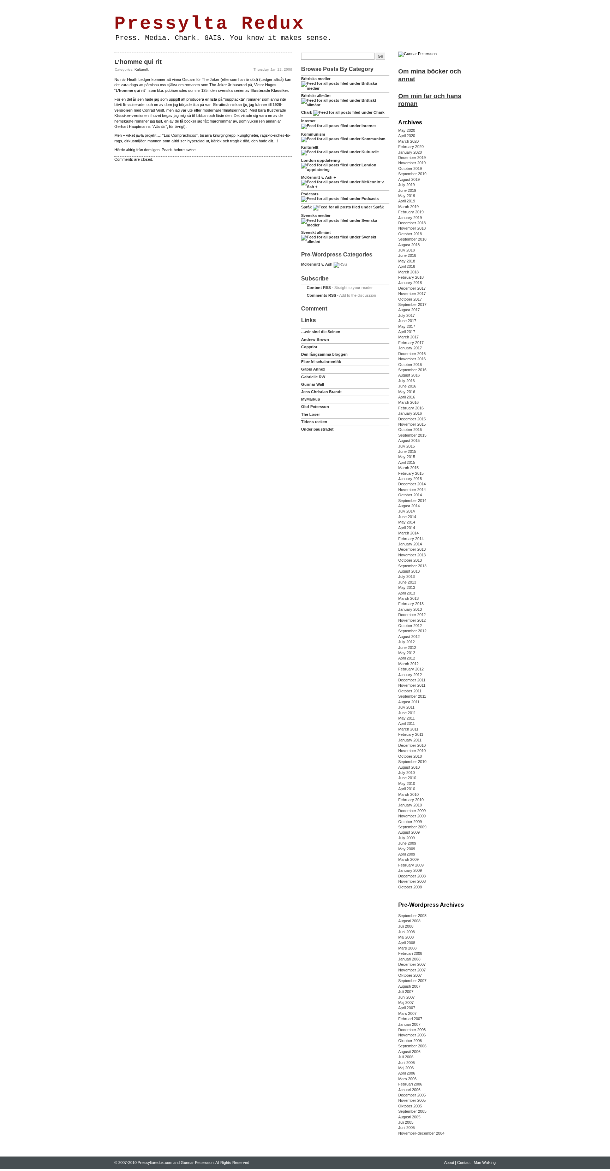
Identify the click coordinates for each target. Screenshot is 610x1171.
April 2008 (406, 943)
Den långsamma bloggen (324, 354)
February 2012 (411, 669)
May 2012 (406, 653)
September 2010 (412, 761)
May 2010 (406, 783)
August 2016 (409, 375)
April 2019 (406, 201)
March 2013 (408, 598)
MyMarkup (310, 399)
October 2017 (410, 299)
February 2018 (411, 277)
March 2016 (408, 402)
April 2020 (406, 136)
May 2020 (406, 130)
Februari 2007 (410, 1019)
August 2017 (409, 310)
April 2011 (406, 723)
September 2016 (412, 370)
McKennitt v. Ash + (318, 177)
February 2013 (411, 604)
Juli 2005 (405, 1122)
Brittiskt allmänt (316, 96)
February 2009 (411, 865)
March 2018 (408, 272)
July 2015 (406, 446)
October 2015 (410, 429)
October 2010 (410, 756)
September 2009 (412, 827)
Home (122, 4)
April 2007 (406, 1008)
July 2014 (406, 511)
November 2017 (412, 293)
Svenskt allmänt (316, 232)
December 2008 (412, 876)
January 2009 (410, 870)
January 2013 (410, 609)
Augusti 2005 (409, 1117)
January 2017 (410, 348)
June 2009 (407, 843)
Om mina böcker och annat (429, 75)
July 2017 (406, 315)
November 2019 (412, 163)
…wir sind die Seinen (320, 332)
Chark (306, 112)
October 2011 (409, 691)
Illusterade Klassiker (269, 90)
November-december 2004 (421, 1133)
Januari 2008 (409, 959)
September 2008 (412, 915)
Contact (155, 4)
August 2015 (409, 440)
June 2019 (407, 190)
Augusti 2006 (409, 1051)
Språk (306, 207)
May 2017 (406, 326)
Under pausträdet (317, 429)
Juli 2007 (405, 991)
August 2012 (409, 636)
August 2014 (409, 506)
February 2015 (411, 473)
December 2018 (412, 223)
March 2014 (408, 533)
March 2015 (408, 468)
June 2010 (407, 778)
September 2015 (412, 435)
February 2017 (411, 343)
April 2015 (406, 462)
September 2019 (412, 174)
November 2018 (412, 228)
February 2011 (410, 734)
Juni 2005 (406, 1127)
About (138, 4)
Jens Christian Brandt (321, 392)
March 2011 (408, 729)
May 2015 (406, 457)
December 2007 (412, 964)
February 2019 (411, 212)
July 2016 (406, 381)
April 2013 (406, 593)
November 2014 (412, 489)
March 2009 (408, 859)
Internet (308, 121)
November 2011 (411, 685)
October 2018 (410, 234)
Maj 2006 (406, 1068)
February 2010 (411, 800)
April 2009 (406, 854)
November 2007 (412, 970)
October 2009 (410, 822)
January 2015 (410, 479)
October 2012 (410, 625)
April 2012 (406, 658)
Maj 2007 (406, 1002)
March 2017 (408, 337)
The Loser (310, 414)
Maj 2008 (406, 937)
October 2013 (410, 560)
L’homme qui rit (138, 61)
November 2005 (412, 1100)
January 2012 (410, 675)
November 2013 (412, 555)
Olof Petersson (315, 406)
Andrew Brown (315, 339)
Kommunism (313, 134)
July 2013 (406, 576)
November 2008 (412, 881)
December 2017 (412, 288)
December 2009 (412, 811)
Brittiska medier (315, 79)
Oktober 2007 (410, 975)
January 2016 (410, 413)
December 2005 (412, 1095)
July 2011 (406, 707)
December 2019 (412, 157)
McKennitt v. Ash (317, 264)
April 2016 (406, 397)
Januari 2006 (409, 1090)
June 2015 (407, 451)
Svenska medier (315, 215)
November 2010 (412, 751)
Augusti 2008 (409, 921)
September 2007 (412, 980)
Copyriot (309, 347)
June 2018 (407, 255)
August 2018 (409, 245)
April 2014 (406, 528)
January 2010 (410, 805)
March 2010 (408, 794)
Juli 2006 (405, 1057)
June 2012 (407, 647)
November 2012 (412, 620)
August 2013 (409, 571)
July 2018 (406, 250)
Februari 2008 (410, 953)
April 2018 (406, 266)
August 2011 (408, 702)
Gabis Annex (313, 369)
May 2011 (406, 718)
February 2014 (411, 539)
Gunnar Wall (312, 384)
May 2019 (406, 196)
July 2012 (406, 642)
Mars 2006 (407, 1079)
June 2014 (407, 517)
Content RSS (319, 287)
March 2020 (408, 141)
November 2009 (412, 816)
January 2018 (410, 282)
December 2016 (412, 353)
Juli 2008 (405, 926)
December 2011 (411, 680)
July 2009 (406, 838)
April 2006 (406, 1073)
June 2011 (407, 713)
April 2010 (406, 789)
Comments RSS (321, 295)
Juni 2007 (406, 997)
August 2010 (409, 767)
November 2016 (412, 359)
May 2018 (406, 261)
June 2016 (407, 386)
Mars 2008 (407, 948)
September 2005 (412, 1111)
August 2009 (409, 832)
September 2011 (412, 696)
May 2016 (406, 392)
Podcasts (309, 194)
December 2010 (412, 745)
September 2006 (412, 1046)
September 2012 (412, 631)
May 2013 (406, 587)
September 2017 (412, 304)
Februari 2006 (410, 1084)
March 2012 (408, 664)
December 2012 (412, 615)
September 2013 (412, 566)
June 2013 (407, 582)
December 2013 (412, 549)
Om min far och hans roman (429, 100)
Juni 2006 (406, 1062)
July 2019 (406, 185)
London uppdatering (320, 160)
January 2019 (410, 217)
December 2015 (412, 419)
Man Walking (179, 4)
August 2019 (409, 179)
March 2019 (408, 207)
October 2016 (410, 364)
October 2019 (410, 168)
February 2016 (411, 408)
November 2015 (412, 424)
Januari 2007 (409, 1024)
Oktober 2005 (410, 1106)
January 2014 (410, 544)
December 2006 (412, 1030)
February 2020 (411, 146)
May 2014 (406, 522)
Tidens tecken (314, 422)
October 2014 (410, 495)
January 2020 (410, 152)
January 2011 (409, 740)
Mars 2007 (407, 1013)
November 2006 (412, 1035)
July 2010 (406, 772)
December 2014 (412, 484)
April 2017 (406, 332)
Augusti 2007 (409, 986)
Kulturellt (141, 69)
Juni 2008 (406, 932)
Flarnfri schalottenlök (321, 362)
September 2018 (412, 239)
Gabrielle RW (313, 377)
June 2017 (407, 321)
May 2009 (406, 849)
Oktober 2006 (410, 1041)
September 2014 (412, 500)
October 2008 (410, 887)
